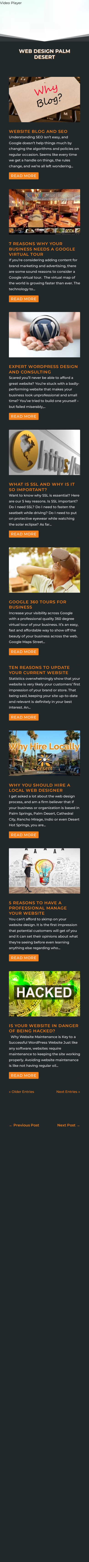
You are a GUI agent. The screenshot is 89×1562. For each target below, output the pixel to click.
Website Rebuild (28, 1508)
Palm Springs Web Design (40, 1477)
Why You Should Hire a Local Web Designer (39, 788)
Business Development (40, 1391)
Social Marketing (26, 1350)
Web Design (22, 1357)
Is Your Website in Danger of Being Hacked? (44, 1028)
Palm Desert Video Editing (26, 1464)
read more (24, 176)
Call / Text (15, 1536)
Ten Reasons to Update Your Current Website (39, 670)
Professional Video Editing (26, 1490)
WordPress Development (34, 1371)
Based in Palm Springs (31, 1330)
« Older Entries (21, 1091)
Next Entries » (68, 1091)
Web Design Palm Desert (42, 1501)
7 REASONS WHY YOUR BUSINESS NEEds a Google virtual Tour (42, 249)
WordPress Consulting (31, 1364)
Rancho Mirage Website (60, 1490)
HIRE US (76, 1547)
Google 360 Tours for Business (38, 1337)
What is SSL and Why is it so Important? (42, 487)
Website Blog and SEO (38, 131)
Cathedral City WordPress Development (30, 1408)
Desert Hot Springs (21, 1424)
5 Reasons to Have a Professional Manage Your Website (38, 908)
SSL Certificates (19, 1495)
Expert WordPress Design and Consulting (43, 369)
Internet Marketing (28, 1343)
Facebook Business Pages (34, 1430)
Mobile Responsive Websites (34, 1454)
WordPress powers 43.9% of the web (43, 1251)
